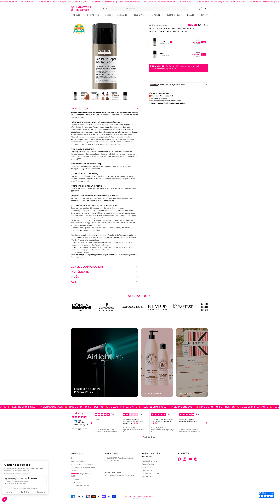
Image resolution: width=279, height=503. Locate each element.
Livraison (74, 470)
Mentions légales (77, 461)
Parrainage (75, 479)
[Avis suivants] (206, 422)
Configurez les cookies (80, 485)
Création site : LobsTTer (139, 499)
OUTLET (204, 15)
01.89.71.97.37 (112, 458)
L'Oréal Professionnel (158, 25)
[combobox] (144, 8)
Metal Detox (146, 467)
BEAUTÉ (190, 15)
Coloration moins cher (150, 473)
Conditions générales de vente (83, 467)
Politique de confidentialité (82, 464)
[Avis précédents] (91, 422)
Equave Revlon (148, 464)
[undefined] (87, 425)
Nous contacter (113, 460)
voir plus (135, 423)
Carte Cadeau (76, 482)
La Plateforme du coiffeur (143, 496)
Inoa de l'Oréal (147, 477)
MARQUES (75, 15)
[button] (206, 8)
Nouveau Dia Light (149, 461)
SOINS (108, 15)
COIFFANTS (122, 15)
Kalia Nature (147, 470)
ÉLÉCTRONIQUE (173, 15)
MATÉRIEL (156, 15)
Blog (73, 458)
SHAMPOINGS (93, 15)
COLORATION (139, 15)
